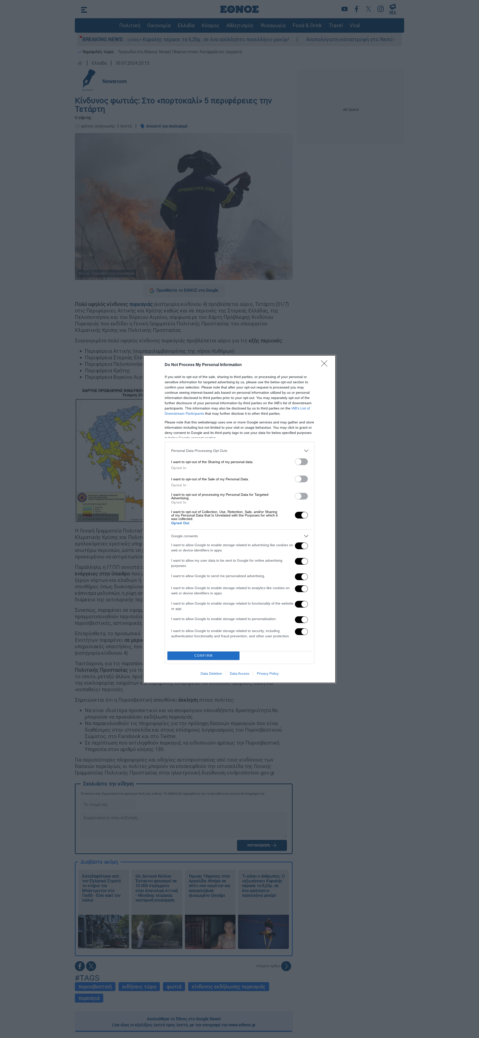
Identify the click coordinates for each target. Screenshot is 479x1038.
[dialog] (239, 519)
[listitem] (239, 450)
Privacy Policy (268, 673)
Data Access (239, 673)
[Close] (326, 365)
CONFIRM (203, 655)
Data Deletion (211, 673)
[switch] (301, 461)
